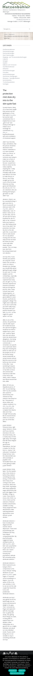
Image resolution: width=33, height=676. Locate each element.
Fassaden (5, 72)
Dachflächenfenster (8, 67)
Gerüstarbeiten (7, 80)
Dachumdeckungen (8, 53)
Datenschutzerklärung (17, 673)
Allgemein (11, 34)
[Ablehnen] (31, 665)
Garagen (5, 61)
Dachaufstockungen (9, 70)
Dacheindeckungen (8, 51)
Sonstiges (6, 84)
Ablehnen (22, 670)
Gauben (5, 63)
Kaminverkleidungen (9, 74)
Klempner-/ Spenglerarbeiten (11, 78)
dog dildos (9, 574)
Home (5, 34)
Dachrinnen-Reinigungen (10, 76)
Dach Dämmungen (8, 55)
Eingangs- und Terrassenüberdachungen (15, 57)
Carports (5, 59)
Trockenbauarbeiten (9, 82)
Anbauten (5, 68)
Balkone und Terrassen (9, 65)
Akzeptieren (12, 670)
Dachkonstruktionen (9, 49)
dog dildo (13, 115)
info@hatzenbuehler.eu (23, 19)
